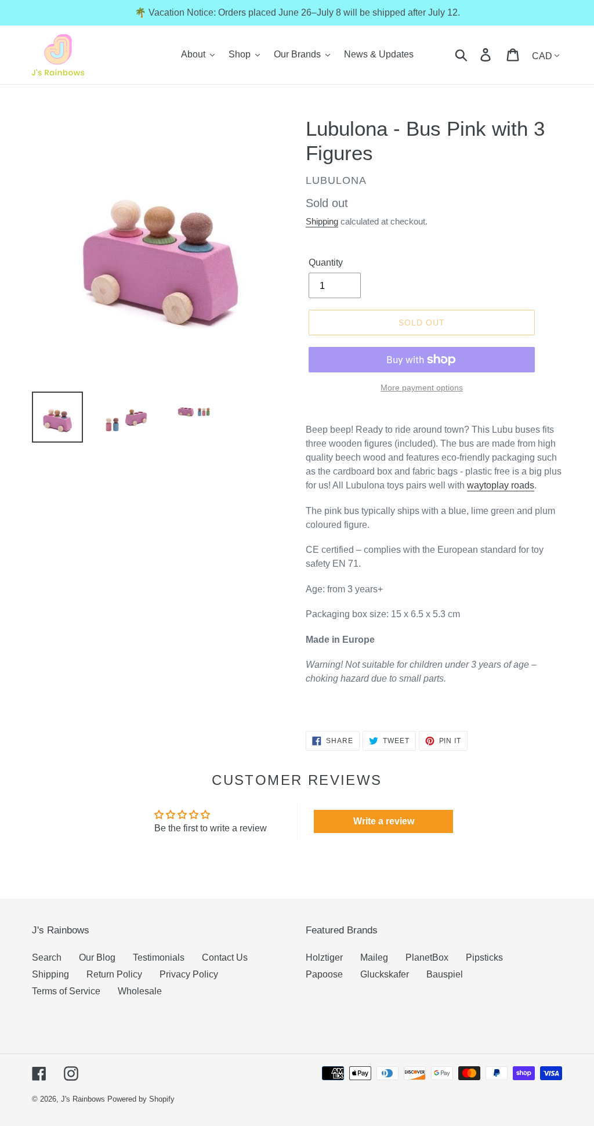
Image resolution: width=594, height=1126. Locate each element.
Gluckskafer (384, 974)
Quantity (326, 262)
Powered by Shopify (141, 1099)
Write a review (383, 821)
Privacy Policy (189, 974)
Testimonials (158, 957)
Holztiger (324, 957)
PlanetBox (426, 957)
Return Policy (114, 974)
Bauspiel (444, 974)
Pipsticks (484, 957)
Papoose (324, 974)
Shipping (322, 221)
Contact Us (225, 957)
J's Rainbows (83, 1099)
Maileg (374, 957)
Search (46, 957)
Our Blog (97, 957)
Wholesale (140, 991)
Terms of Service (66, 991)
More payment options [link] (422, 387)
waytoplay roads (500, 485)
